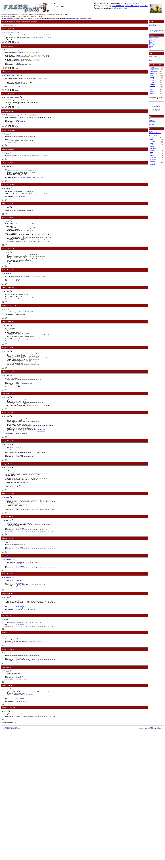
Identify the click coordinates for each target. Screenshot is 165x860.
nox (7, 542)
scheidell (9, 559)
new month (152, 164)
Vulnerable (152, 150)
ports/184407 (20, 455)
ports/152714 (20, 658)
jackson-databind (153, 87)
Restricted (152, 146)
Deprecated (152, 141)
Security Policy (152, 44)
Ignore (151, 143)
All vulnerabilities (156, 106)
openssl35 (152, 78)
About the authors (153, 39)
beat (7, 671)
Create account (152, 25)
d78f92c (17, 68)
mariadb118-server (154, 71)
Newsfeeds (151, 124)
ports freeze (8, 18)
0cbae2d (17, 108)
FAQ (150, 42)
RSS (160, 727)
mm (6, 711)
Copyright (141, 728)
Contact (151, 49)
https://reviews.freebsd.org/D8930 (32, 177)
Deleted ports (152, 121)
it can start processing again (72, 18)
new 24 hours (153, 157)
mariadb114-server (154, 69)
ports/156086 (20, 624)
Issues (150, 40)
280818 (18, 63)
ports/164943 (18, 563)
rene (7, 597)
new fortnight (153, 162)
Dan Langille (151, 728)
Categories (151, 120)
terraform (152, 93)
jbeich (8, 188)
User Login (151, 24)
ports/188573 (41, 431)
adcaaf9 (17, 90)
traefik (151, 89)
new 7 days (152, 161)
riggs (7, 134)
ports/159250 (20, 606)
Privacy (151, 46)
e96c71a (17, 127)
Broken (151, 139)
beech (7, 653)
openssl (151, 75)
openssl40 (152, 82)
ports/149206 (20, 698)
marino (8, 309)
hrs (7, 636)
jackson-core (152, 86)
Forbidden (152, 144)
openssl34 (152, 77)
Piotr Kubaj (9, 97)
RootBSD (156, 31)
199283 (18, 279)
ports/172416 (20, 528)
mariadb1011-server (154, 68)
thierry (8, 444)
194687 (18, 382)
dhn (7, 619)
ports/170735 (20, 547)
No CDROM (153, 148)
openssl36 (152, 80)
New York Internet (153, 30)
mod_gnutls (152, 84)
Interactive (152, 155)
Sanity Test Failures (153, 123)
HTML (153, 727)
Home (150, 118)
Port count (152, 137)
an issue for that (87, 18)
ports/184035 (20, 485)
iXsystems (159, 30)
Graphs (151, 131)
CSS (156, 727)
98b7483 (17, 42)
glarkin (8, 520)
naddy (7, 497)
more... (150, 60)
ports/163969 (20, 583)
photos (124, 8)
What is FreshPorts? (154, 37)
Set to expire (152, 153)
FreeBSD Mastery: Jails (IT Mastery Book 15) (130, 6)
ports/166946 (20, 566)
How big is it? (152, 43)
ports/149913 (20, 676)
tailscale (151, 91)
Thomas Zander (10, 32)
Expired (151, 152)
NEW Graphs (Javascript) (155, 133)
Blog (150, 47)
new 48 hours (153, 159)
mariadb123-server (154, 73)
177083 (18, 508)
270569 (18, 120)
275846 (18, 86)
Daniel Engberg (33, 115)
